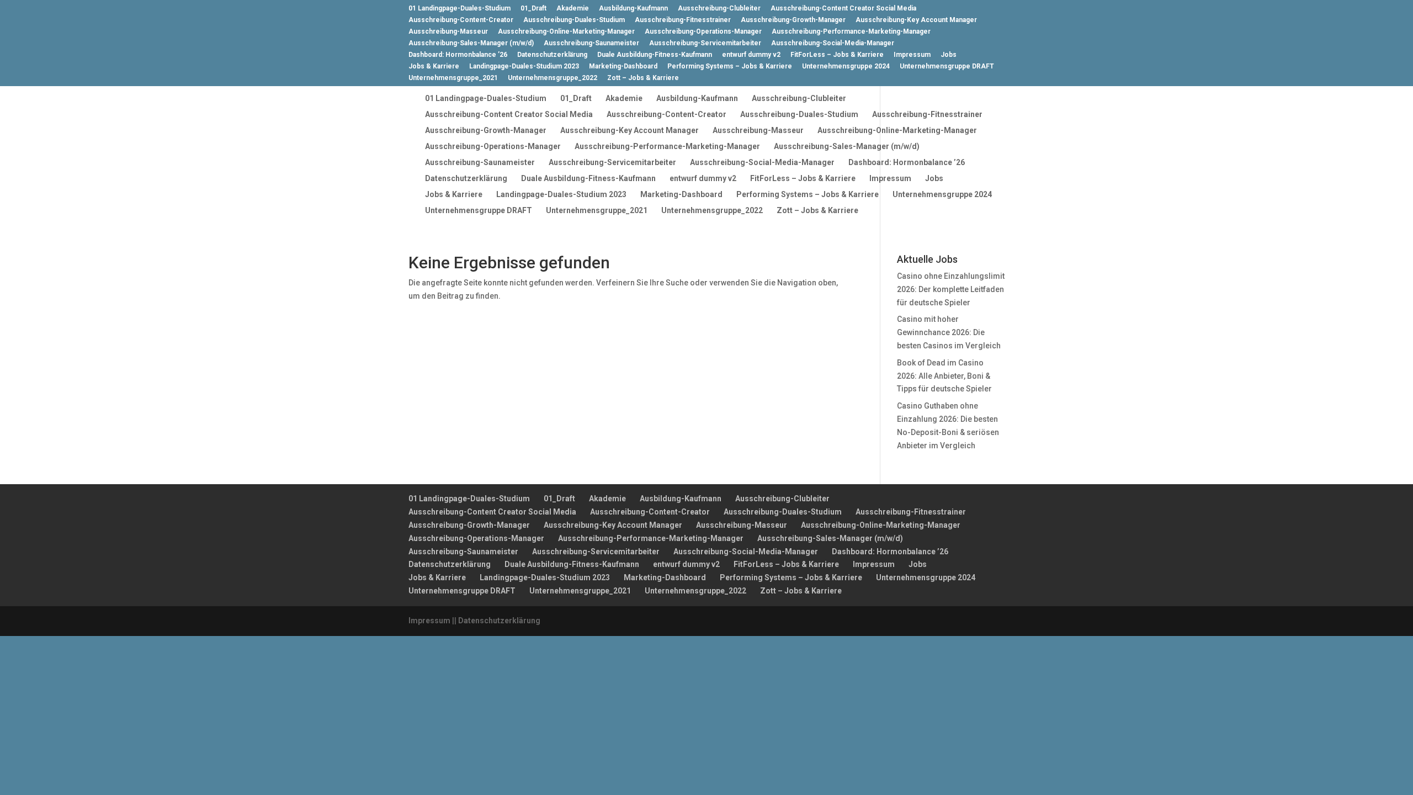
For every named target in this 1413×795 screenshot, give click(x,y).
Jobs (949, 55)
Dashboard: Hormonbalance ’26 (457, 55)
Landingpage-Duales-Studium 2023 (524, 66)
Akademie (572, 8)
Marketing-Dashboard (623, 66)
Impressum (912, 55)
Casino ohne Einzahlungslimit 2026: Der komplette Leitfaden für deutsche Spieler (951, 289)
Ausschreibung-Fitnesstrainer (683, 20)
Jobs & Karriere (433, 66)
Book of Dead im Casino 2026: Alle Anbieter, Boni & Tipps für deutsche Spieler (944, 376)
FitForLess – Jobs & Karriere (837, 55)
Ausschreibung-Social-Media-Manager (832, 43)
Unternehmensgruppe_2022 (552, 78)
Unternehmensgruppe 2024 (846, 66)
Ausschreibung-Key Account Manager (916, 20)
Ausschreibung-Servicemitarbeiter (705, 43)
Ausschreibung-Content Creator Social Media (843, 8)
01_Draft (533, 8)
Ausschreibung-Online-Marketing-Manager (566, 31)
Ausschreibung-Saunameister (591, 43)
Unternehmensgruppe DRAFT (947, 66)
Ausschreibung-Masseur (448, 31)
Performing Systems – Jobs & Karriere (729, 66)
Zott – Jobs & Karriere (643, 78)
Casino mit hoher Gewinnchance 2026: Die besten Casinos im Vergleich (949, 332)
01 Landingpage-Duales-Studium (459, 8)
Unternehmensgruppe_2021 (453, 78)
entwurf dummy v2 (751, 55)
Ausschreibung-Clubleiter (719, 8)
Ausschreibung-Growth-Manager (793, 20)
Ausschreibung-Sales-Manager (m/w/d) (471, 43)
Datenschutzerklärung (552, 55)
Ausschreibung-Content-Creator (460, 20)
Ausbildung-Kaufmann (633, 8)
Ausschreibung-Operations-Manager (703, 31)
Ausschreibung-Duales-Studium (574, 20)
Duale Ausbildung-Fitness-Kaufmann (654, 55)
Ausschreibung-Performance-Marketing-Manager (851, 31)
